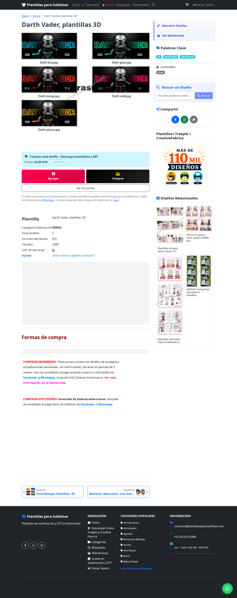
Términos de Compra (182, 558)
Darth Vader (170, 56)
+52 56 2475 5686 (185, 537)
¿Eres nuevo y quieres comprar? (73, 255)
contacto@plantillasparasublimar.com (199, 526)
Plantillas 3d (187, 56)
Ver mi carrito (86, 188)
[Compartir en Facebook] (175, 119)
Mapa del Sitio (178, 563)
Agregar (53, 178)
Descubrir (93, 5)
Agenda (127, 533)
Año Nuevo (129, 550)
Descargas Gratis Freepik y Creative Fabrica (101, 532)
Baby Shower (130, 561)
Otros (36, 16)
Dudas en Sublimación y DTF (100, 561)
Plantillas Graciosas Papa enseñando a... (169, 341)
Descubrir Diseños (174, 26)
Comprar (118, 178)
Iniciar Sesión (205, 5)
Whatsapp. (48, 377)
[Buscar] (153, 5)
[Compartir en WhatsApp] (184, 119)
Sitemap (210, 585)
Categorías (123, 5)
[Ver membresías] (184, 166)
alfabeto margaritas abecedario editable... (198, 292)
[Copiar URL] (194, 119)
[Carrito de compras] (187, 5)
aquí (116, 200)
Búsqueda (98, 547)
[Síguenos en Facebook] (25, 545)
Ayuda (26, 255)
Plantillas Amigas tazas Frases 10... (168, 250)
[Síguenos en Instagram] (41, 545)
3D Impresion (131, 522)
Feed (109, 5)
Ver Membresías (173, 35)
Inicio (76, 5)
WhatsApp (48, 200)
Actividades (130, 528)
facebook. (30, 377)
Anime (127, 544)
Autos (126, 556)
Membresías (141, 5)
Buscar (205, 95)
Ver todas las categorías (137, 568)
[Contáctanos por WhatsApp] (33, 545)
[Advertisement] (85, 293)
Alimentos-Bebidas (134, 539)
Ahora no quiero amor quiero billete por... (198, 237)
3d (159, 56)
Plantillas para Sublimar (47, 4)
